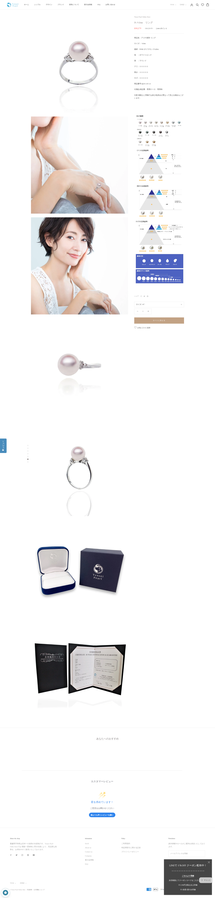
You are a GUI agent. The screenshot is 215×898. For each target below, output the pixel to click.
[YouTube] (34, 855)
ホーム (26, 4)
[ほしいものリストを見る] (202, 5)
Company (88, 856)
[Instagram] (22, 855)
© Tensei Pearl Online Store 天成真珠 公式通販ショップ (27, 890)
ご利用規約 (125, 843)
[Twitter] (144, 296)
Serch (87, 843)
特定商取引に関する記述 (131, 847)
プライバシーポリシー (130, 852)
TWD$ (172, 4)
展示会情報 (88, 4)
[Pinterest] (147, 296)
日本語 (182, 4)
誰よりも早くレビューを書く (102, 815)
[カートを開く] (207, 4)
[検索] (197, 4)
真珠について (74, 4)
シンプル (37, 4)
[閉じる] (209, 862)
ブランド (60, 4)
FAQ (98, 4)
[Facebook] (141, 296)
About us (88, 847)
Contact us (88, 852)
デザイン (49, 4)
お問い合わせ (110, 4)
